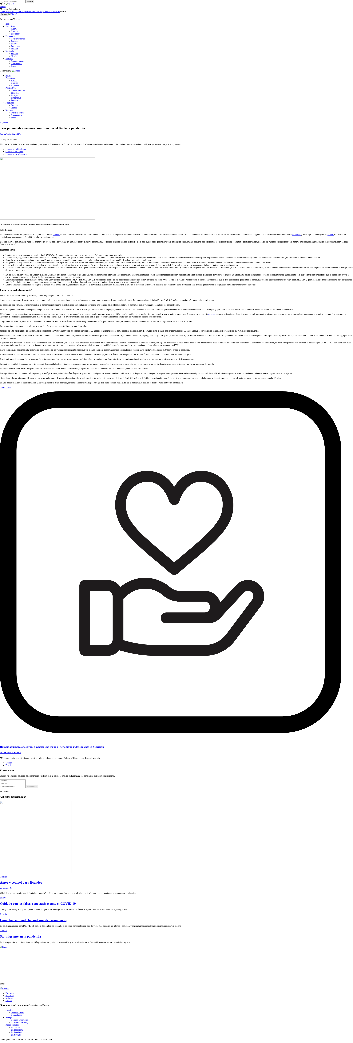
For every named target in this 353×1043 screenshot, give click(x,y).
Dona (13, 66)
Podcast (14, 48)
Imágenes (15, 41)
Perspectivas (11, 36)
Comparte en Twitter (29, 11)
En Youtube (16, 1035)
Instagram (10, 998)
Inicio (8, 24)
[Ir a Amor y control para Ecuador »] (36, 872)
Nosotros (9, 58)
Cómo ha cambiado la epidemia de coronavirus (33, 920)
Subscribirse (32, 787)
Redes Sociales (12, 1025)
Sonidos (14, 53)
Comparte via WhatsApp (49, 11)
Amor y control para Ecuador (21, 882)
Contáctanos (16, 63)
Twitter (9, 763)
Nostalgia (10, 51)
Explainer (15, 34)
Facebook (10, 993)
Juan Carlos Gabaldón (10, 134)
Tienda (14, 56)
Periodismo (10, 26)
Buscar (30, 1)
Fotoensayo (16, 46)
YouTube (10, 995)
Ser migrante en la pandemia (20, 936)
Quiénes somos (17, 61)
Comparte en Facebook (10, 11)
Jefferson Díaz (6, 888)
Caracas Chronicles (19, 1020)
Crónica (14, 31)
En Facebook (17, 1032)
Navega (9, 1017)
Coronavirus (5, 387)
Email (8, 765)
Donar (3, 6)
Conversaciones (18, 39)
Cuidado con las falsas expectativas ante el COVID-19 (38, 903)
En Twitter (15, 1027)
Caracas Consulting (19, 1022)
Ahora (14, 29)
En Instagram (17, 1030)
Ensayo (14, 44)
